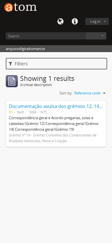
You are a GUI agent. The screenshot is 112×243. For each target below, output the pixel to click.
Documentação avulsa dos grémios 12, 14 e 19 (59, 106)
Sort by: (66, 93)
